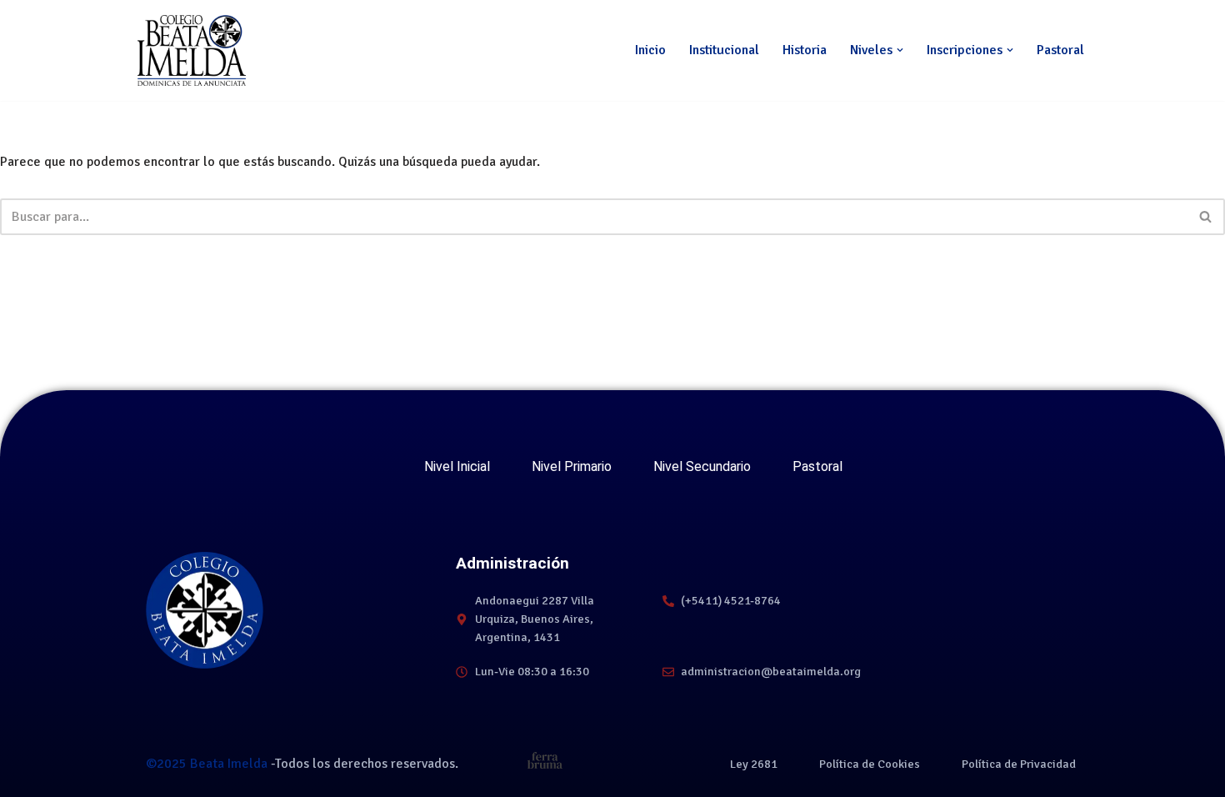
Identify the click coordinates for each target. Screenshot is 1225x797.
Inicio (650, 50)
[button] (900, 50)
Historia (804, 50)
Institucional (724, 50)
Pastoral (1060, 50)
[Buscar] (1206, 216)
